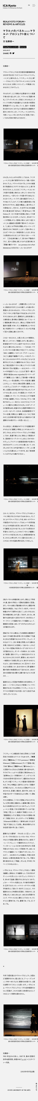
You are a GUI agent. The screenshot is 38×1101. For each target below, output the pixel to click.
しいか (24, 1059)
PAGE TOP (36, 1088)
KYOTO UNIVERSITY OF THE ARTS (19, 1090)
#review (23, 47)
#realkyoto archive (10, 47)
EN (29, 5)
